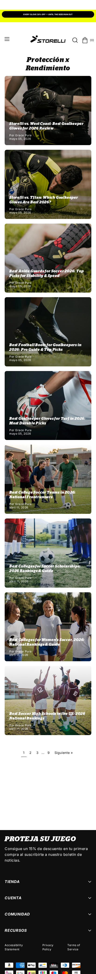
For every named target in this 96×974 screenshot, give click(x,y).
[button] (74, 40)
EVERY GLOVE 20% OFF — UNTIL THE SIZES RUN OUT (47, 14)
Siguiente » (64, 753)
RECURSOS (16, 930)
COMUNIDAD (17, 914)
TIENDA (12, 881)
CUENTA (13, 898)
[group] (48, 15)
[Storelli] (48, 39)
